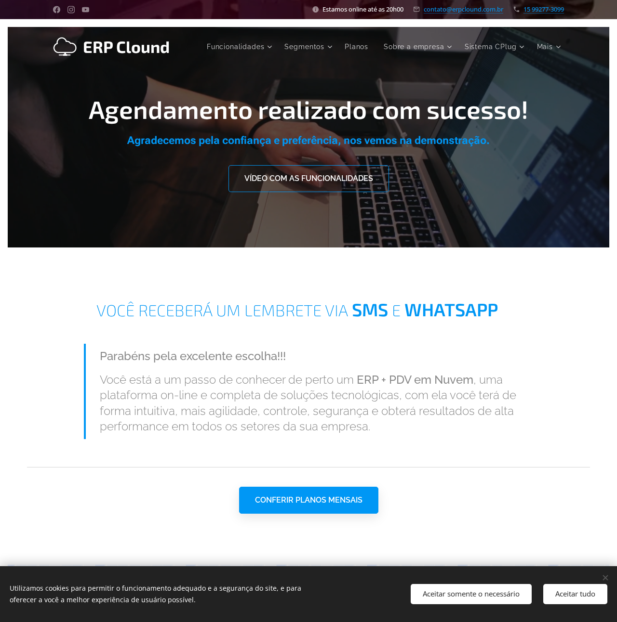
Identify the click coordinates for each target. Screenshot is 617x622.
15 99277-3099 (543, 9)
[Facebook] (57, 9)
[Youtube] (86, 9)
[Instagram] (71, 9)
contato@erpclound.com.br (463, 9)
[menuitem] (240, 47)
